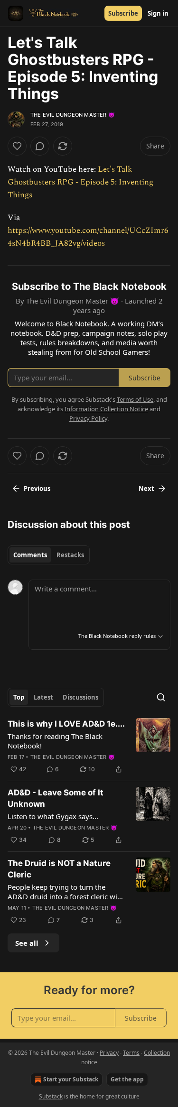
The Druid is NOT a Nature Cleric (59, 868)
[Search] (160, 697)
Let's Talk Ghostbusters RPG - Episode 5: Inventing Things (80, 182)
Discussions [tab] (80, 697)
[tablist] (49, 554)
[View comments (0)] (39, 146)
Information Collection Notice (106, 409)
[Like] (17, 146)
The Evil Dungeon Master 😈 (72, 114)
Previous (37, 488)
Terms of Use (135, 399)
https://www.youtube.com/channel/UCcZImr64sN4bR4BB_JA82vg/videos (88, 236)
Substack (51, 1096)
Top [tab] (18, 697)
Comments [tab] (30, 555)
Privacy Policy (88, 418)
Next (146, 488)
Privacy (109, 1053)
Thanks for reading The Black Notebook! (55, 740)
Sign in (158, 13)
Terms (131, 1053)
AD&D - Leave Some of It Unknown (55, 798)
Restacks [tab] (70, 555)
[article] (89, 746)
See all (26, 943)
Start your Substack (70, 1079)
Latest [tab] (43, 697)
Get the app (127, 1079)
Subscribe (123, 13)
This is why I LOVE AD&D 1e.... (66, 724)
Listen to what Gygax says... (53, 816)
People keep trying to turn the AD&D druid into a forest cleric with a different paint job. (66, 891)
